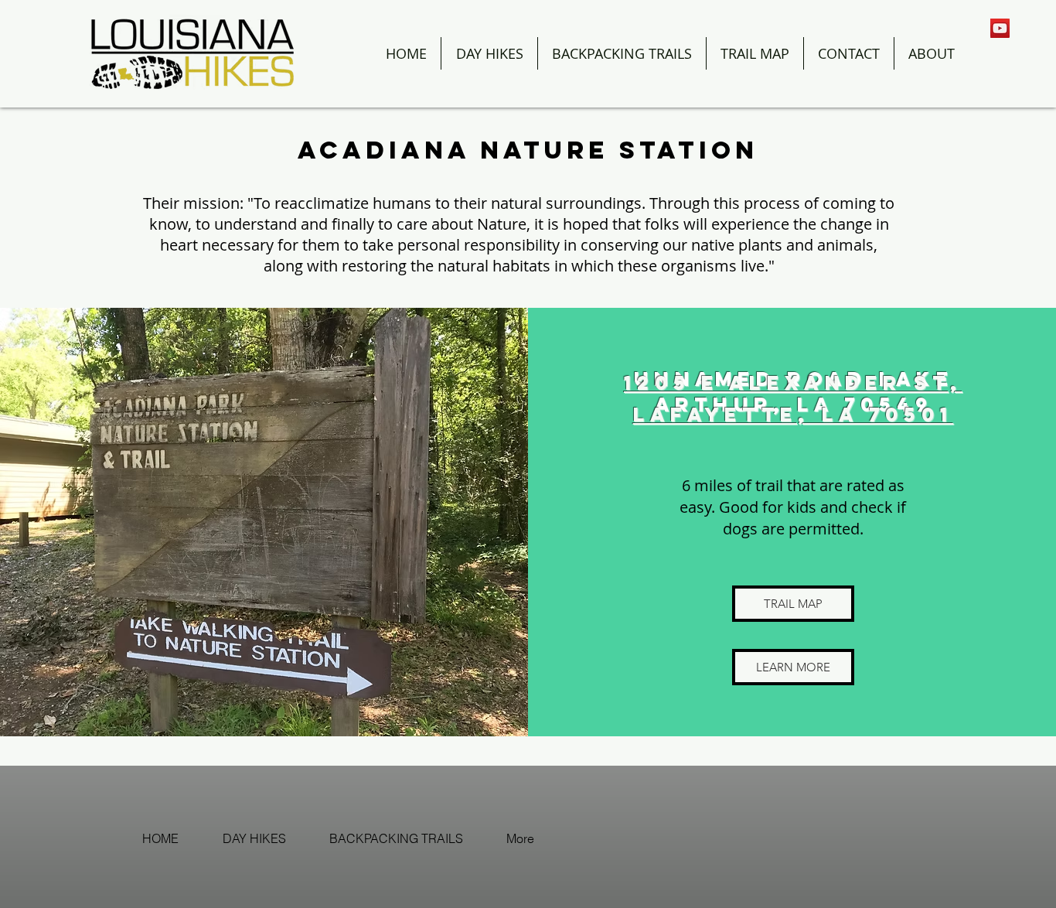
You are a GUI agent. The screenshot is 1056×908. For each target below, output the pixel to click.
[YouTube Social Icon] (1000, 28)
